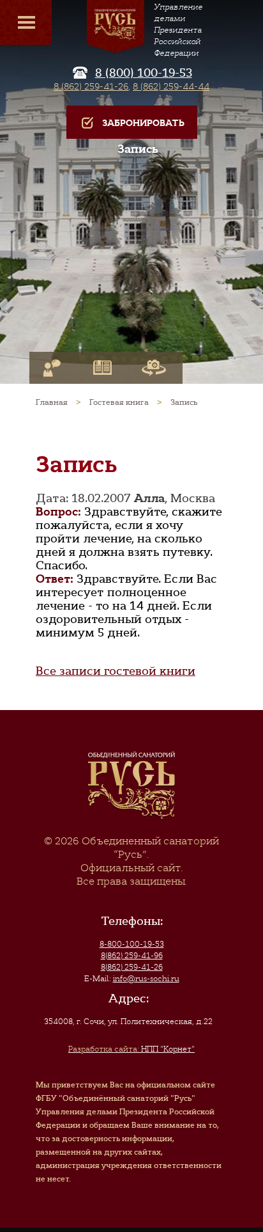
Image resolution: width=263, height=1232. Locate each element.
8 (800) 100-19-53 (143, 73)
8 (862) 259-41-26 (91, 86)
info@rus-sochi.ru (146, 979)
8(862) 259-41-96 (132, 956)
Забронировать (143, 123)
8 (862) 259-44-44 (171, 86)
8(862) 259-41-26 (132, 967)
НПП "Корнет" (131, 1049)
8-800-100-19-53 (132, 944)
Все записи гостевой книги (115, 671)
